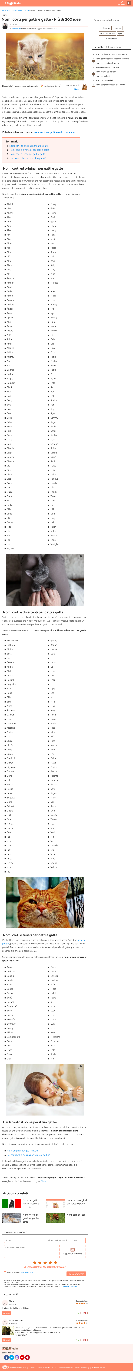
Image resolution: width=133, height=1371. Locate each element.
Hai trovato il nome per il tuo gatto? (28, 158)
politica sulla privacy (28, 1272)
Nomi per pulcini (102, 76)
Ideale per (106, 28)
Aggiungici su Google (52, 86)
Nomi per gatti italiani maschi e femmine (31, 1204)
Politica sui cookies (98, 1368)
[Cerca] (129, 3)
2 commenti (14, 24)
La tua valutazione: (33, 1267)
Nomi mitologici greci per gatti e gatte (31, 1218)
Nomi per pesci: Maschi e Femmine (110, 85)
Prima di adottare (17, 10)
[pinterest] (27, 1357)
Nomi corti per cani (76, 1215)
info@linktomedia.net (70, 1286)
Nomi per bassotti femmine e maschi (111, 54)
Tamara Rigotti (16, 28)
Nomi (27, 10)
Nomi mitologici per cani (106, 72)
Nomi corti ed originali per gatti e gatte (28, 146)
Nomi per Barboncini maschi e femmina (112, 59)
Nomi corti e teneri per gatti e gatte (27, 154)
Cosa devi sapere (107, 33)
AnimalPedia (6, 10)
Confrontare (111, 38)
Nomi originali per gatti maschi (22, 1151)
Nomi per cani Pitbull (104, 80)
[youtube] (22, 1357)
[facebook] (6, 1357)
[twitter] (11, 1357)
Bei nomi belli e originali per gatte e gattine (28, 1155)
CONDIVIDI (121, 5)
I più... (120, 33)
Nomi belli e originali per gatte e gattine (77, 1202)
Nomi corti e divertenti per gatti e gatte (29, 150)
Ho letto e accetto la (21, 1272)
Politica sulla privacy (82, 1368)
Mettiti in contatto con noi (47, 1368)
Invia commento (76, 1274)
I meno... (117, 28)
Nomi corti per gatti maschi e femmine (54, 132)
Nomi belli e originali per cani (108, 63)
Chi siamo (32, 1368)
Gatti (76, 89)
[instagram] (17, 1357)
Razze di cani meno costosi (107, 67)
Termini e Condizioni (65, 1368)
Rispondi (6, 1313)
